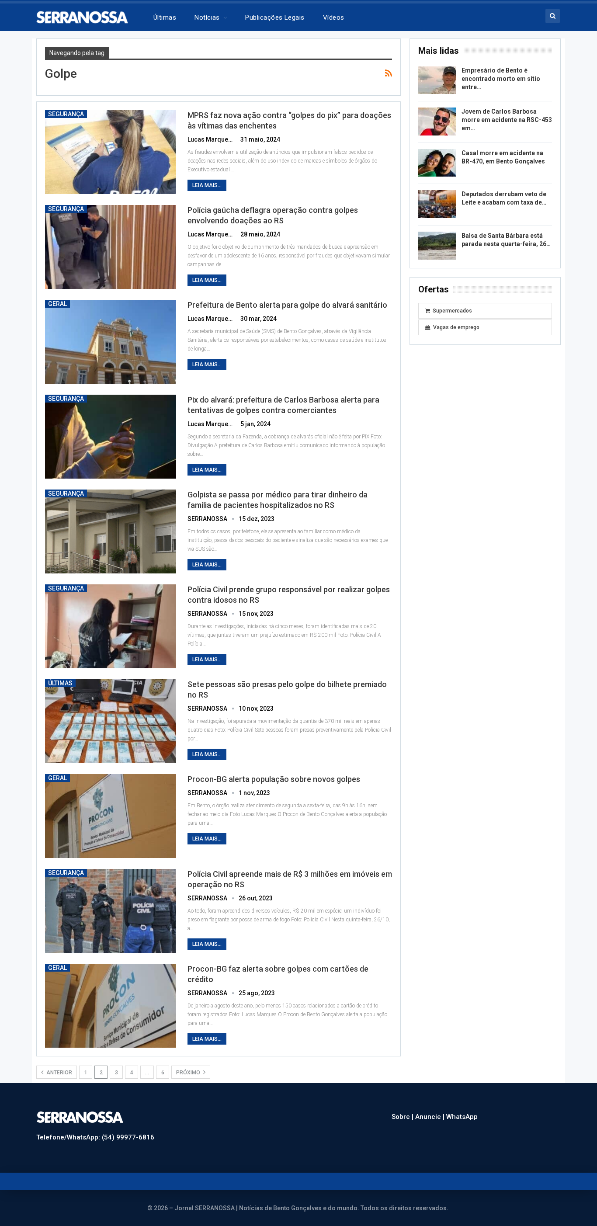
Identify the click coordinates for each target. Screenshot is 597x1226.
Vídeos (333, 17)
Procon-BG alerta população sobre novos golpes (273, 779)
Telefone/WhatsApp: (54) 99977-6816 (95, 1137)
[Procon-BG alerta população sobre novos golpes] (110, 816)
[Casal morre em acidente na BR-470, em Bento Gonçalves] (437, 163)
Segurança (66, 114)
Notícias (207, 17)
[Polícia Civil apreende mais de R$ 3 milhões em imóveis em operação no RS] (110, 911)
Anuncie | (430, 1117)
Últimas (164, 17)
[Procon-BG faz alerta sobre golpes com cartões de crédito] (110, 1006)
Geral (57, 303)
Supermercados (452, 311)
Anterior (58, 1073)
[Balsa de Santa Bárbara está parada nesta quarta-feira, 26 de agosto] (437, 246)
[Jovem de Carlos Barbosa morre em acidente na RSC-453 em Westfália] (437, 121)
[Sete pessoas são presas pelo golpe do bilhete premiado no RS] (110, 721)
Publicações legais (274, 17)
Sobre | (403, 1117)
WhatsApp (462, 1117)
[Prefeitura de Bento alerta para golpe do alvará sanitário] (110, 342)
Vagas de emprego (456, 327)
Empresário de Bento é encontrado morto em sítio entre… (501, 78)
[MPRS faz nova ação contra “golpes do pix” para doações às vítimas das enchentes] (110, 152)
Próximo (188, 1073)
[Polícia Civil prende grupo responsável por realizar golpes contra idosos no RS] (110, 626)
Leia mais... (207, 185)
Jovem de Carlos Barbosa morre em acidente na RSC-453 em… (507, 120)
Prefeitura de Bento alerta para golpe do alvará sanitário (287, 304)
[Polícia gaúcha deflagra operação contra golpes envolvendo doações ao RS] (110, 247)
